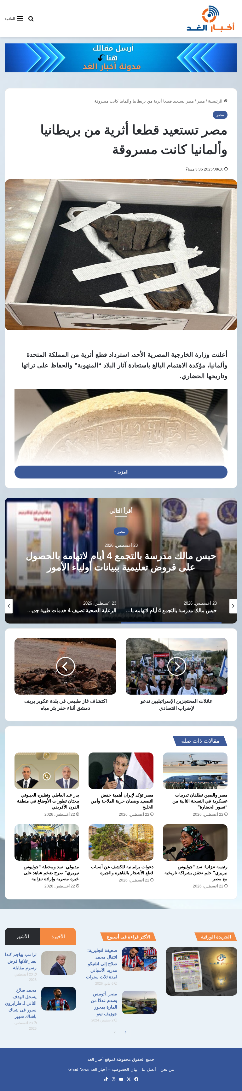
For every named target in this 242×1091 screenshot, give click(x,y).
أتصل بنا (149, 1069)
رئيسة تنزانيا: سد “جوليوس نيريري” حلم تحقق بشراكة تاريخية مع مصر (196, 872)
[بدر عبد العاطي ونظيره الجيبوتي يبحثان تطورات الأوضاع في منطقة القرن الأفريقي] (46, 771)
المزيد (122, 471)
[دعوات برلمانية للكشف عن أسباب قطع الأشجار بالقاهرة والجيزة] (121, 842)
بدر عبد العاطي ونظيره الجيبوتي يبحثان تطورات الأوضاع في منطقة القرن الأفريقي (48, 800)
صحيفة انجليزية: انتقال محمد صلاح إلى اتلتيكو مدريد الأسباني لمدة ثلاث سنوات (101, 963)
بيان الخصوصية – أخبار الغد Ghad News (102, 1069)
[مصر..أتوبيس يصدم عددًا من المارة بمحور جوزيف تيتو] (139, 1002)
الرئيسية (216, 101)
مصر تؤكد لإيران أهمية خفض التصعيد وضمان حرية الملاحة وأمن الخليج (122, 800)
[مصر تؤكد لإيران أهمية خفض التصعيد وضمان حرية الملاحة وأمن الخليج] (121, 771)
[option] (121, 561)
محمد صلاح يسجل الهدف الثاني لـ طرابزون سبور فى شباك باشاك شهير (21, 1003)
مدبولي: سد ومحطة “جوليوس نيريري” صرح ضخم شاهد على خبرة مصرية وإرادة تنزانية (51, 872)
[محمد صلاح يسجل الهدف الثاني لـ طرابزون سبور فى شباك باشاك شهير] (58, 998)
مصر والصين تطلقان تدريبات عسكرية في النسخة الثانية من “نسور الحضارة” (200, 800)
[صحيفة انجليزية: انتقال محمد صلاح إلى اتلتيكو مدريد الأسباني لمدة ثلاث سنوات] (139, 959)
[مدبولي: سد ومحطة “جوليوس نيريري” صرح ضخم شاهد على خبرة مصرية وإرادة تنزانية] (46, 842)
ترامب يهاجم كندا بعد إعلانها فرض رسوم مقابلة (21, 961)
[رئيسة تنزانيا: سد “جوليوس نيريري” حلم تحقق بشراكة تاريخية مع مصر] (195, 842)
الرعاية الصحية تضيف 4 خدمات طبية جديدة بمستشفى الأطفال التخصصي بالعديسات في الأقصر (121, 566)
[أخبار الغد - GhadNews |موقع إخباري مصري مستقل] (210, 18)
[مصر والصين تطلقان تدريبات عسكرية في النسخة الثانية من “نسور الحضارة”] (195, 771)
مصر (201, 101)
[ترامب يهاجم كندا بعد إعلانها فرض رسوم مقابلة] (58, 963)
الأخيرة (58, 936)
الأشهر (22, 936)
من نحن (167, 1069)
